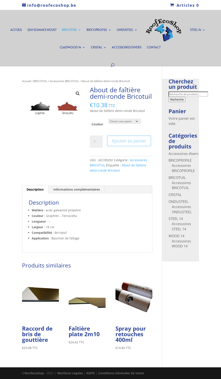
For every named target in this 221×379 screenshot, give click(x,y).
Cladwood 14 (70, 47)
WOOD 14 (176, 236)
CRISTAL (96, 47)
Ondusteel (125, 30)
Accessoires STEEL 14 (181, 226)
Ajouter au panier (129, 141)
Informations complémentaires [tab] (76, 189)
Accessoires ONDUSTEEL (182, 209)
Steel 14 (195, 30)
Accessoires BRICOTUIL (64, 81)
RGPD (91, 373)
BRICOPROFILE (180, 160)
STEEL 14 (176, 218)
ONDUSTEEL (178, 201)
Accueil (26, 81)
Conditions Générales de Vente (121, 373)
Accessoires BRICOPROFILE (183, 168)
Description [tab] (35, 189)
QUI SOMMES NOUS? (42, 30)
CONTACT (154, 47)
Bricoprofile (97, 30)
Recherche (177, 99)
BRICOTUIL (69, 30)
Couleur (97, 124)
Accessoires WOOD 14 (181, 244)
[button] (78, 93)
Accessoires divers (184, 153)
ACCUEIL (16, 30)
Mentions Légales (70, 373)
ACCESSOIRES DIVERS (126, 47)
